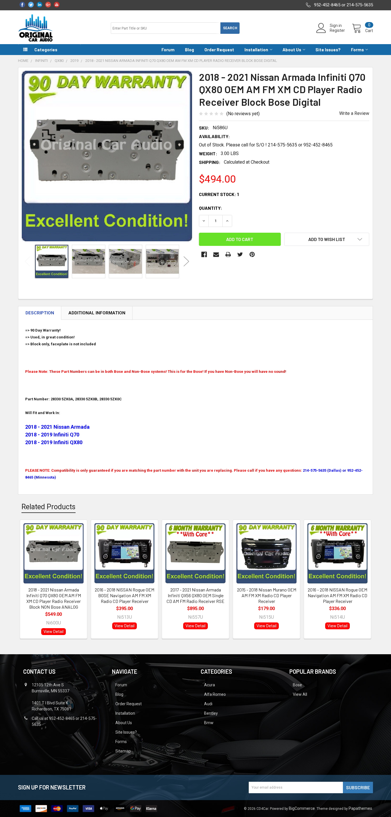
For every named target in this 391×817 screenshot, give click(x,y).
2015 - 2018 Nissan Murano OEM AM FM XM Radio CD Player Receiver (266, 595)
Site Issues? (328, 49)
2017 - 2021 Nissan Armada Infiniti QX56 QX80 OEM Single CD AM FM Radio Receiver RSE (195, 595)
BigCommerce (302, 808)
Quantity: (210, 208)
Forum (168, 49)
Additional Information (96, 313)
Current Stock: (219, 194)
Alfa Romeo (215, 694)
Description (39, 313)
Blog (189, 49)
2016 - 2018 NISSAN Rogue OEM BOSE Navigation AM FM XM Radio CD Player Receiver (124, 595)
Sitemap (123, 751)
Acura (209, 685)
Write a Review (354, 113)
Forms (357, 49)
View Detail (54, 631)
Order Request (219, 49)
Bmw (209, 722)
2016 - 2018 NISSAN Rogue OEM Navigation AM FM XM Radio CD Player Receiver (337, 595)
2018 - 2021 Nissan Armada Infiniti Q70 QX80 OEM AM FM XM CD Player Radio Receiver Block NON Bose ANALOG (53, 598)
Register (337, 30)
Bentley (211, 713)
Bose (297, 685)
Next (186, 261)
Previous (27, 261)
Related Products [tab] (48, 507)
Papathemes (360, 808)
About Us (292, 49)
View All (300, 694)
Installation (256, 49)
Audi (208, 704)
